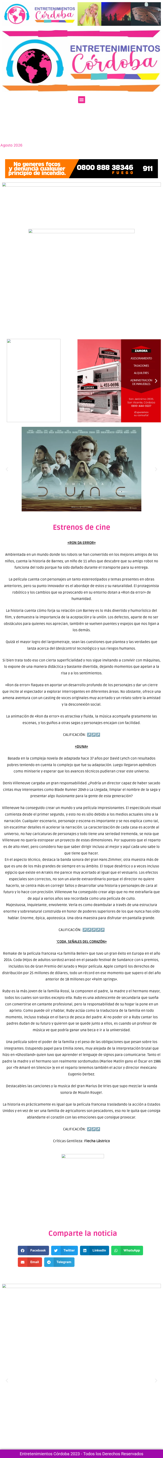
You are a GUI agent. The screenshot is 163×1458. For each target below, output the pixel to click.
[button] (81, 99)
